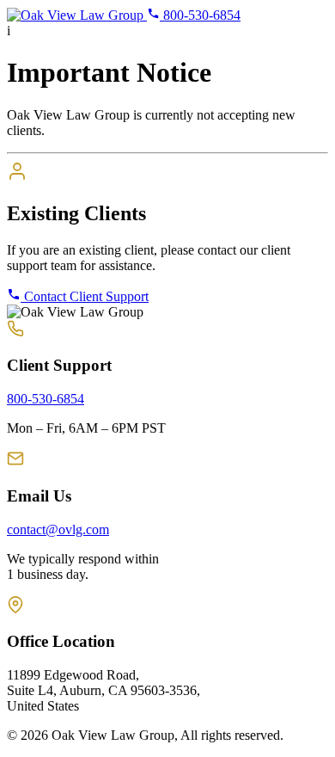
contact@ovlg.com (58, 529)
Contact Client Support (85, 296)
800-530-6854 (200, 15)
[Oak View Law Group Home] (77, 15)
